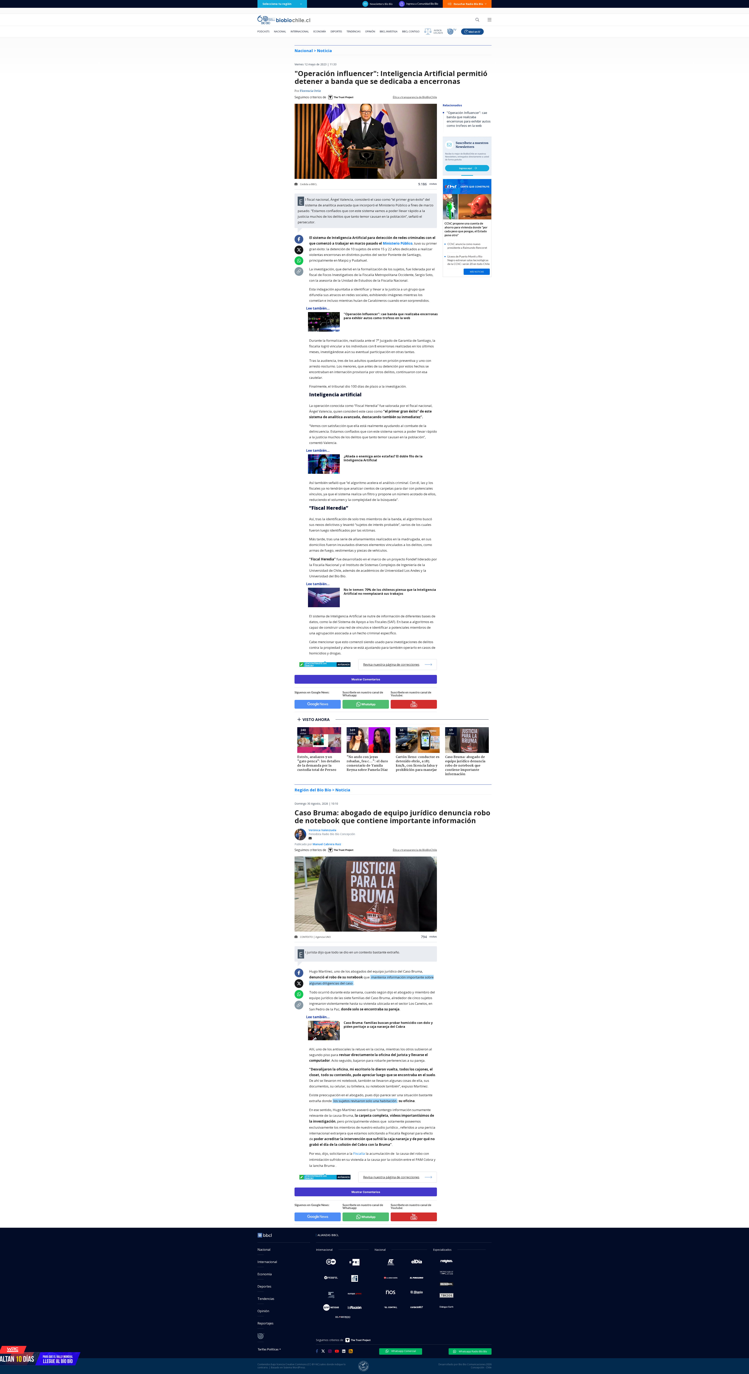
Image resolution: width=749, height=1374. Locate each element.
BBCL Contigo (411, 31)
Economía (319, 31)
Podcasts (263, 31)
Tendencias (353, 31)
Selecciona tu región (277, 4)
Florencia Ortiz (310, 91)
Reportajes (265, 1323)
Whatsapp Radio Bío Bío (472, 1351)
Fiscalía (359, 1153)
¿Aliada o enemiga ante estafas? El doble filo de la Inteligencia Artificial (383, 458)
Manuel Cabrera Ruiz (327, 844)
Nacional (280, 31)
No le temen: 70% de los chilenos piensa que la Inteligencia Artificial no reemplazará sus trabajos (390, 592)
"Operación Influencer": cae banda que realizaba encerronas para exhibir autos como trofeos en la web (391, 316)
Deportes (336, 31)
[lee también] (325, 322)
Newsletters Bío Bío (381, 4)
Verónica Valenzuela (322, 830)
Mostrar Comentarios (365, 679)
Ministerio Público (398, 243)
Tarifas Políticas (268, 1349)
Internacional (300, 31)
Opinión (370, 31)
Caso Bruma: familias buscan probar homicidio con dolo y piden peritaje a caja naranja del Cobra (388, 1025)
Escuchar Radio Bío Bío (468, 4)
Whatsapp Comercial (403, 1351)
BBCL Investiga (389, 31)
